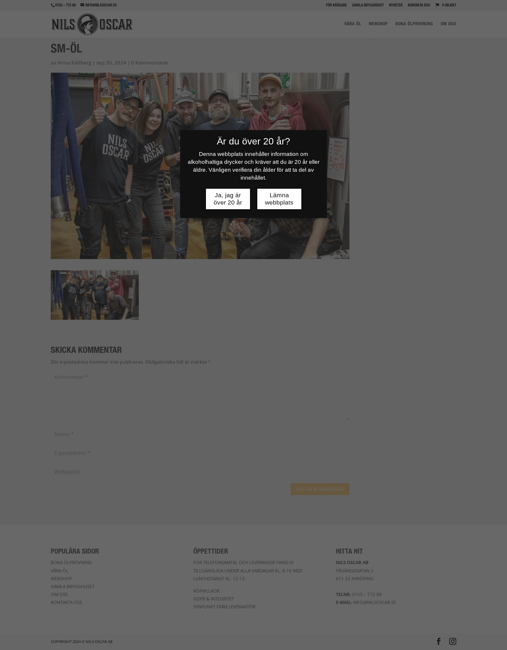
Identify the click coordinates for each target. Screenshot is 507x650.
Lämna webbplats (279, 199)
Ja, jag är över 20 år (228, 199)
